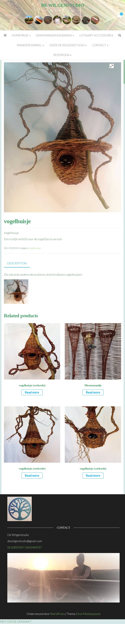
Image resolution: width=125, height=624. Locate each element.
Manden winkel (29, 45)
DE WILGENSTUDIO (62, 5)
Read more (32, 392)
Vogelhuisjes (35, 248)
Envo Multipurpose (88, 614)
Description (17, 263)
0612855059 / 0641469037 (24, 547)
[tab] (19, 263)
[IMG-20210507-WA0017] (66, 19)
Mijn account (12, 15)
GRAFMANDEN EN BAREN (54, 35)
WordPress (57, 614)
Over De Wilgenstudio (67, 45)
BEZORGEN (62, 55)
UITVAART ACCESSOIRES (96, 35)
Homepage (20, 35)
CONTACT (99, 45)
